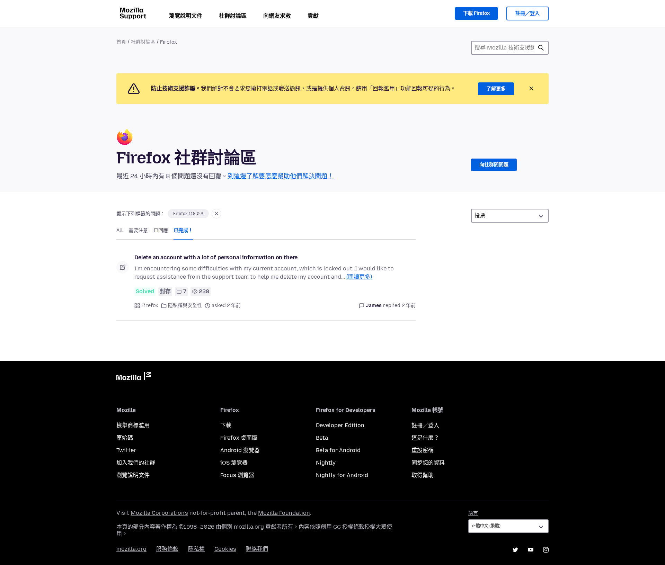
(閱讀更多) (359, 276)
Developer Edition (340, 425)
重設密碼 (422, 450)
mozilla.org (131, 549)
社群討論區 (233, 15)
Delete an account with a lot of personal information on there (216, 257)
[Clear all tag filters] (216, 213)
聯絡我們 (257, 549)
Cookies (225, 549)
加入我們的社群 (135, 462)
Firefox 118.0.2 (188, 213)
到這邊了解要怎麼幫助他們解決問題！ (281, 176)
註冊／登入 (527, 13)
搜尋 (541, 47)
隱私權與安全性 (185, 305)
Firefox (149, 305)
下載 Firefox (476, 13)
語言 (473, 513)
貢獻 (313, 15)
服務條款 (167, 549)
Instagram (546, 550)
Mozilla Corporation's (159, 513)
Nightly (326, 462)
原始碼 (124, 437)
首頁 (121, 42)
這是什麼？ (425, 437)
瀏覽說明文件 (185, 15)
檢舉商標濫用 (133, 425)
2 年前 (409, 305)
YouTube (530, 550)
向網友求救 (277, 15)
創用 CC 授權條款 (342, 526)
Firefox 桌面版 (238, 437)
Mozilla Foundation (284, 513)
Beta (322, 437)
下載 (225, 425)
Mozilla (133, 377)
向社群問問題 (493, 165)
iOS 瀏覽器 (234, 462)
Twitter (126, 450)
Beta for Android (338, 450)
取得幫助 (422, 475)
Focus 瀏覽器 (237, 475)
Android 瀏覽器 (240, 450)
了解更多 (496, 89)
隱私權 (196, 549)
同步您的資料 (428, 462)
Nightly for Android (342, 475)
